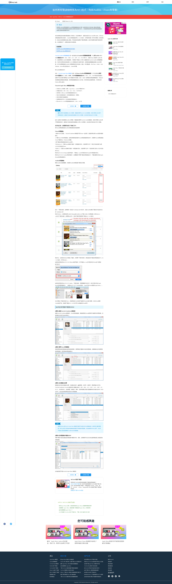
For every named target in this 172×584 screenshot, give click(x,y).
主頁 (51, 16)
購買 (133, 2)
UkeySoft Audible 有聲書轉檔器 (62, 55)
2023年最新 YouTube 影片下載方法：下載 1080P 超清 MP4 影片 (74, 512)
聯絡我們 (110, 561)
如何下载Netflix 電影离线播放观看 (91, 570)
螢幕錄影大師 (52, 574)
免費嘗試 (72, 106)
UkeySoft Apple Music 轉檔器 (65, 73)
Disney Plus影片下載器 (54, 570)
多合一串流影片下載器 (54, 572)
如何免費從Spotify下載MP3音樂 (90, 559)
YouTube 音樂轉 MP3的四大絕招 (67, 570)
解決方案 (63, 556)
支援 (162, 2)
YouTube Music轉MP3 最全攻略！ (91, 565)
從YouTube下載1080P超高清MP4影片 (92, 568)
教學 (148, 2)
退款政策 (110, 568)
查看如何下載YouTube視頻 (77, 490)
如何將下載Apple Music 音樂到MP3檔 (92, 563)
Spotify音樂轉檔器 (53, 561)
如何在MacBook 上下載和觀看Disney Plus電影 (93, 574)
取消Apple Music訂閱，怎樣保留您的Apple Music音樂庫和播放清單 (75, 505)
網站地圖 (110, 570)
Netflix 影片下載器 (53, 565)
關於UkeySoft (111, 559)
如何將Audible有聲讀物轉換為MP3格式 (66, 48)
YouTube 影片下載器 (54, 568)
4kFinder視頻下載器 (75, 484)
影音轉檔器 (52, 576)
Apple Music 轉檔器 (54, 559)
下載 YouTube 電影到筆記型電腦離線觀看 (69, 576)
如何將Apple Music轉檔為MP (63, 51)
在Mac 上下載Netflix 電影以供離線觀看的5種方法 (70, 572)
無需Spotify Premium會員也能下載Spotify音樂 (93, 561)
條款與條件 (110, 563)
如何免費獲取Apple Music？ (66, 510)
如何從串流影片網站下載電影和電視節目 (92, 576)
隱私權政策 (110, 565)
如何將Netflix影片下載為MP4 (90, 572)
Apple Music (55, 16)
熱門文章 (87, 556)
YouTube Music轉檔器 (54, 563)
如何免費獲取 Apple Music (65, 565)
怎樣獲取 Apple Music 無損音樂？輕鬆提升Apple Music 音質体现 (74, 507)
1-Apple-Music (116, 65)
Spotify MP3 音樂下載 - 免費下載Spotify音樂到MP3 (70, 561)
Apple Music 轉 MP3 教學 (118, 42)
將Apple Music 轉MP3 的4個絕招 (67, 559)
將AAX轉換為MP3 (112, 93)
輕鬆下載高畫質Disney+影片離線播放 (68, 574)
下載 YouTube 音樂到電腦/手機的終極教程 (69, 568)
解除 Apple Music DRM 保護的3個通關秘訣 (69, 563)
